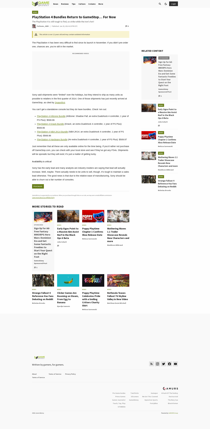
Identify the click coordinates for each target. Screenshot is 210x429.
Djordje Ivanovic (63, 306)
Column (92, 4)
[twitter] (163, 363)
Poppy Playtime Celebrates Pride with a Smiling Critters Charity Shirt (91, 299)
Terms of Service (55, 374)
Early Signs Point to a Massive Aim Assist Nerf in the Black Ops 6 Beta (68, 233)
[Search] (160, 3)
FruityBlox (154, 403)
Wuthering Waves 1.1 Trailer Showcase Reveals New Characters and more (118, 235)
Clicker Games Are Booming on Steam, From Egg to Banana (68, 297)
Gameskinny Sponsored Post (40, 262)
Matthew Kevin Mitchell (116, 303)
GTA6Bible (121, 407)
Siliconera (135, 396)
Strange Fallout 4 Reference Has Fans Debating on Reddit (42, 296)
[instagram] (157, 363)
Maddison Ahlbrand (115, 245)
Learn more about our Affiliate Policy (43, 197)
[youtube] (175, 363)
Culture (82, 4)
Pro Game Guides (119, 393)
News (55, 4)
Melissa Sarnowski (89, 239)
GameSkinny (134, 400)
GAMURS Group (173, 413)
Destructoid (173, 396)
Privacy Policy (70, 374)
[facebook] (169, 363)
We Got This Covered (150, 396)
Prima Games (120, 396)
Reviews (65, 4)
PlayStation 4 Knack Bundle (50, 124)
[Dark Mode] (165, 3)
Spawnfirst (60, 102)
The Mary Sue (173, 400)
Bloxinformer (173, 403)
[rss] (151, 363)
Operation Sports (151, 400)
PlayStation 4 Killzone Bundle (51, 116)
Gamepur (154, 393)
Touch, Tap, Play (119, 403)
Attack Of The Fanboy (169, 393)
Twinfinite (135, 393)
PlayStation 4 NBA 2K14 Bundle (52, 132)
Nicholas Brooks (38, 303)
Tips (74, 4)
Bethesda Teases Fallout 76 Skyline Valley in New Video (117, 296)
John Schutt (62, 242)
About (34, 374)
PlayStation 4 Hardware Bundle (52, 139)
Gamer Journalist (118, 400)
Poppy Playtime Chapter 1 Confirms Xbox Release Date (92, 231)
